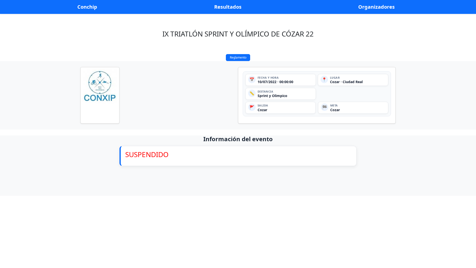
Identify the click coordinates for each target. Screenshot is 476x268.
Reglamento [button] (238, 57)
